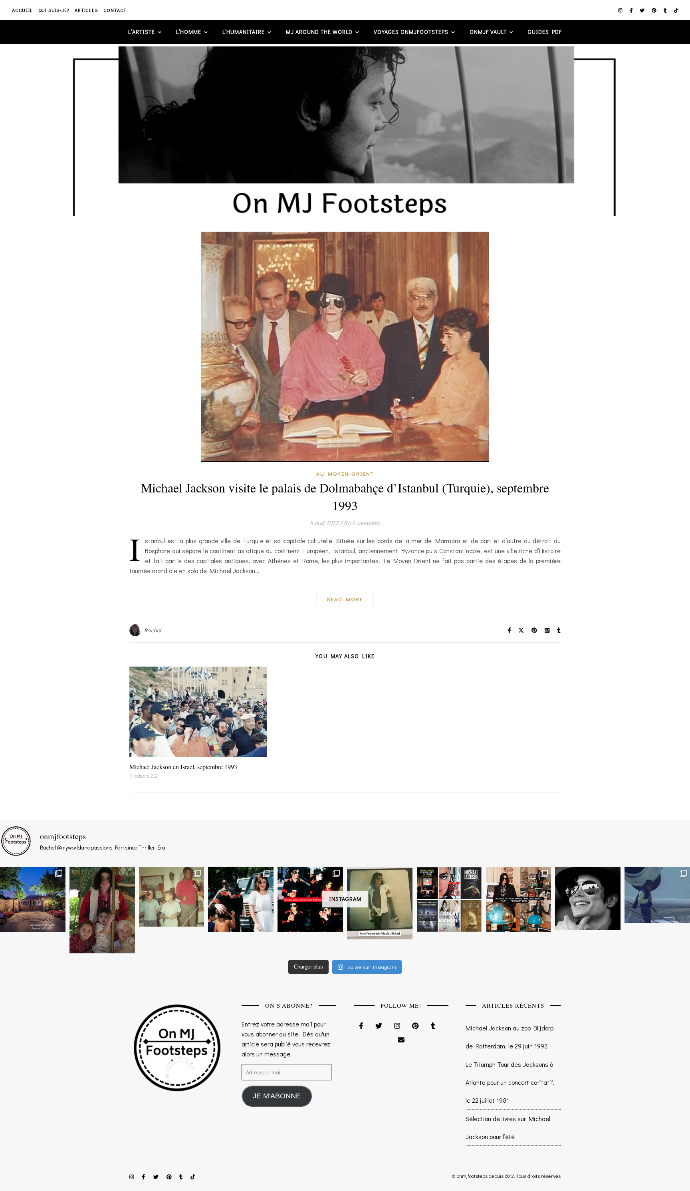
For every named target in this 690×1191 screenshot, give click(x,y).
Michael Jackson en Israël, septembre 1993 (183, 766)
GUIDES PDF (545, 32)
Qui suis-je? (53, 10)
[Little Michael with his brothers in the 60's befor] (171, 897)
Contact (115, 10)
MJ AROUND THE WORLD (319, 32)
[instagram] (621, 10)
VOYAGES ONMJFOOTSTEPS (411, 32)
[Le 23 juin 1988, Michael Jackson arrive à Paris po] (657, 895)
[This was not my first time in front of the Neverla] (32, 899)
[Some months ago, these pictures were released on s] (310, 899)
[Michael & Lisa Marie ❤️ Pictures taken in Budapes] (241, 899)
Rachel (152, 630)
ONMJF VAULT (488, 32)
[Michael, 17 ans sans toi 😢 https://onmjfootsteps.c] (588, 898)
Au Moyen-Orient (345, 473)
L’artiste (141, 32)
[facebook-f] (632, 10)
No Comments (362, 522)
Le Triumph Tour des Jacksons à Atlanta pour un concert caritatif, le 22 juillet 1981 (510, 1082)
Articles (86, 10)
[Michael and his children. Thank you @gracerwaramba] (102, 910)
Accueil (22, 10)
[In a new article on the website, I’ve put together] (449, 899)
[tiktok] (676, 10)
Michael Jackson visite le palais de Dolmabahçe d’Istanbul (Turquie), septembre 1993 (345, 496)
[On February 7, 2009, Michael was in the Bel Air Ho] (518, 899)
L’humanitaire (243, 32)
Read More (345, 599)
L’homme (188, 32)
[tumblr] (666, 10)
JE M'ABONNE (277, 1096)
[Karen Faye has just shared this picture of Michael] (379, 903)
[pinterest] (655, 10)
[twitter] (643, 10)
